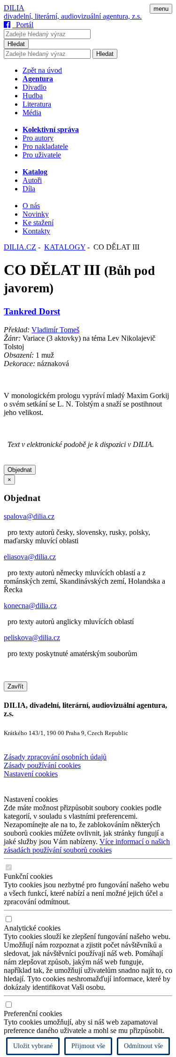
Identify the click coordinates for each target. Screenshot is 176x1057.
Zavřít (15, 686)
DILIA (14, 8)
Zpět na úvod (42, 70)
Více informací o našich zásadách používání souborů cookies (87, 846)
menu (160, 8)
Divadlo (34, 87)
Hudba (33, 96)
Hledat (16, 43)
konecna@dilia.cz (30, 606)
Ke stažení (38, 223)
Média (32, 113)
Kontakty (36, 231)
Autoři (32, 180)
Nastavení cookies (31, 774)
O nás (31, 206)
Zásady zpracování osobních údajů (55, 757)
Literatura (37, 104)
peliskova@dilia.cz (32, 638)
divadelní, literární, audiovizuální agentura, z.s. (73, 16)
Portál (22, 25)
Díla (29, 189)
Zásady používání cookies (42, 765)
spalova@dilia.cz (29, 516)
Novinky (36, 214)
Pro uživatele (42, 155)
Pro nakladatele (45, 146)
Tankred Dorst (32, 311)
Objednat (20, 469)
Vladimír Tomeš (55, 330)
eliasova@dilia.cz (30, 557)
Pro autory (38, 138)
